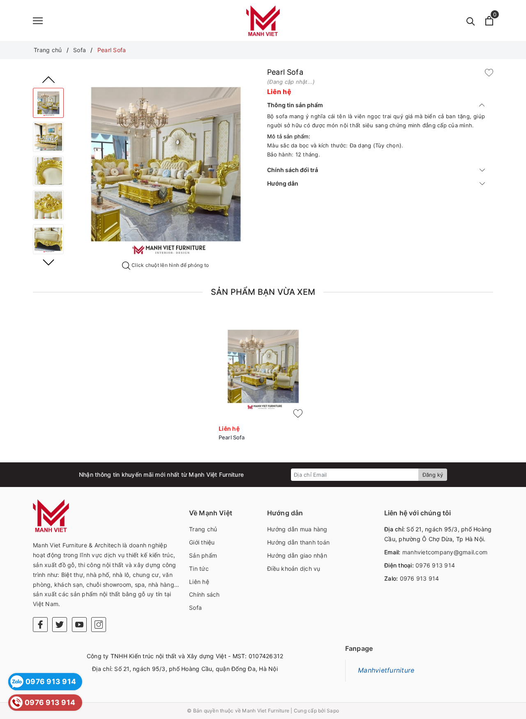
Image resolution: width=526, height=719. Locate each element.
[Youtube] (79, 624)
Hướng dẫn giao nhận (297, 555)
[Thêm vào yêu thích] (489, 72)
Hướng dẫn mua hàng (297, 529)
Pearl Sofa (232, 437)
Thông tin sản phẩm (295, 104)
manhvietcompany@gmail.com (444, 552)
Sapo (333, 711)
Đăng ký (432, 474)
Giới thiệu (202, 542)
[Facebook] (40, 624)
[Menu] (38, 20)
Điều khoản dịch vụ (294, 568)
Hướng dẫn (282, 183)
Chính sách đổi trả (292, 169)
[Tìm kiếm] (470, 20)
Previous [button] (48, 80)
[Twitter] (59, 624)
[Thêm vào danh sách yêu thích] (297, 413)
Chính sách (204, 594)
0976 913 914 (435, 565)
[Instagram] (98, 624)
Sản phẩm (203, 555)
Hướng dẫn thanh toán (298, 542)
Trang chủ (203, 529)
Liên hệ (199, 581)
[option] (165, 164)
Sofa (195, 607)
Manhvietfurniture (386, 670)
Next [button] (48, 262)
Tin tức (199, 568)
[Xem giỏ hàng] (489, 20)
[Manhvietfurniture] (263, 20)
